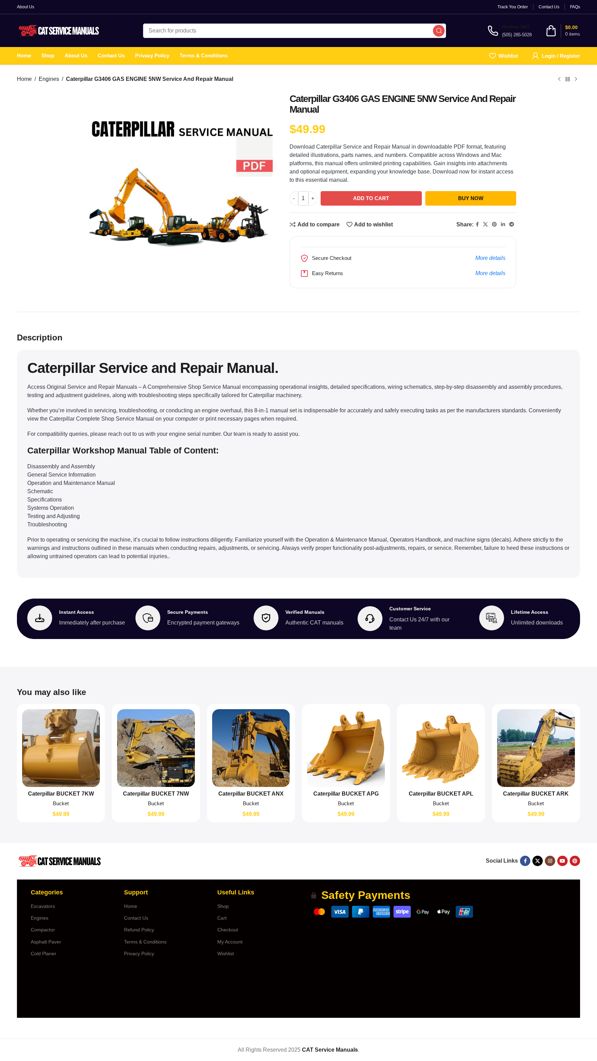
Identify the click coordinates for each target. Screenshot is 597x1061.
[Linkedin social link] (503, 224)
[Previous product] (559, 79)
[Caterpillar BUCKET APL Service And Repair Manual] (441, 748)
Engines (49, 79)
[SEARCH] (439, 31)
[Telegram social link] (511, 224)
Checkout (227, 929)
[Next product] (576, 79)
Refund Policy (139, 929)
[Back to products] (567, 79)
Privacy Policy (139, 953)
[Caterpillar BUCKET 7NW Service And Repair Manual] (156, 748)
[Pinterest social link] (494, 224)
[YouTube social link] (562, 861)
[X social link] (485, 224)
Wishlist (225, 953)
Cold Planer (43, 953)
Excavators (43, 906)
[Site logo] (59, 30)
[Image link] (59, 861)
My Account (230, 942)
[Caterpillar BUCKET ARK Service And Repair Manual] (536, 748)
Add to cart (371, 198)
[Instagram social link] (550, 861)
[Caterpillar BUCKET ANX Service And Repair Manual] (251, 748)
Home (24, 79)
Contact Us (136, 918)
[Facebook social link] (477, 224)
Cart (222, 918)
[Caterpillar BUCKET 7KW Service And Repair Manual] (61, 748)
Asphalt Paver (46, 942)
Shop (223, 906)
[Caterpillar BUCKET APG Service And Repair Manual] (346, 748)
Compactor (43, 929)
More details (490, 258)
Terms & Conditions (145, 942)
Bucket (61, 803)
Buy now (470, 198)
